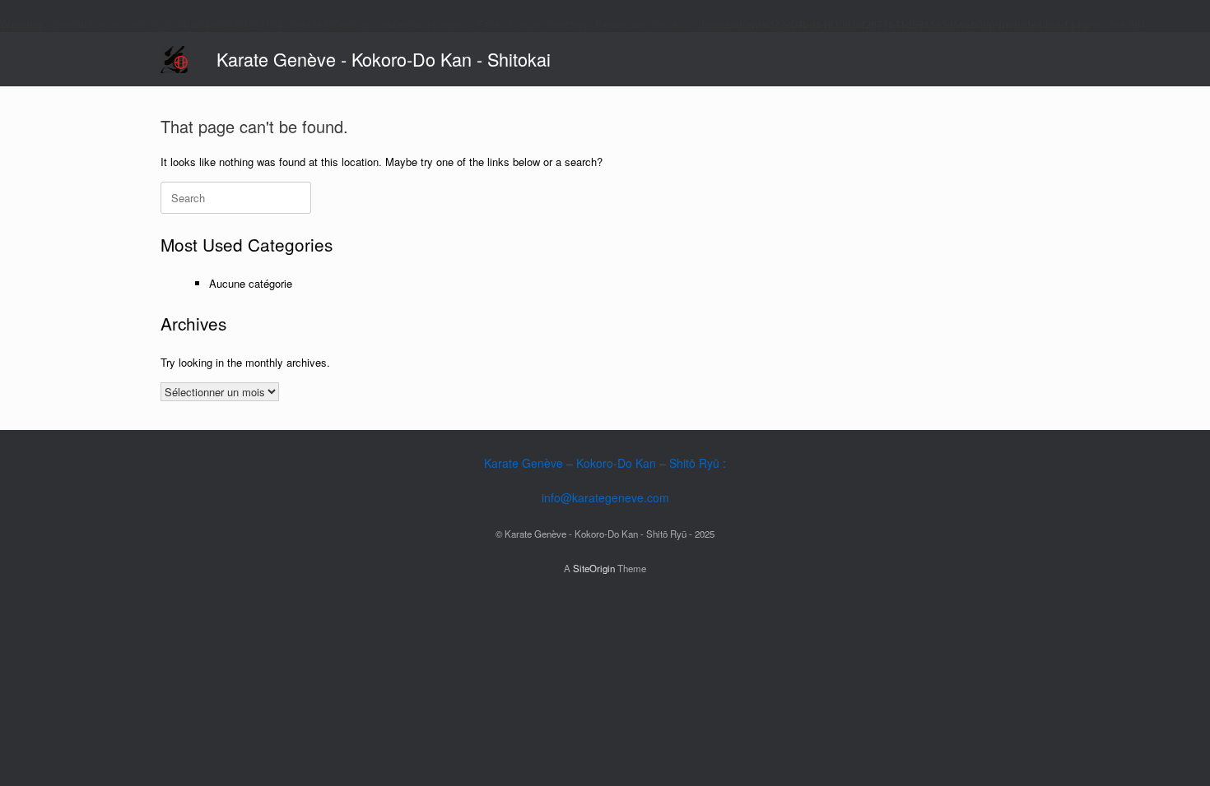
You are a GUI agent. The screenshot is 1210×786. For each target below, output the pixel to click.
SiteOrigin (594, 568)
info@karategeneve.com (605, 497)
